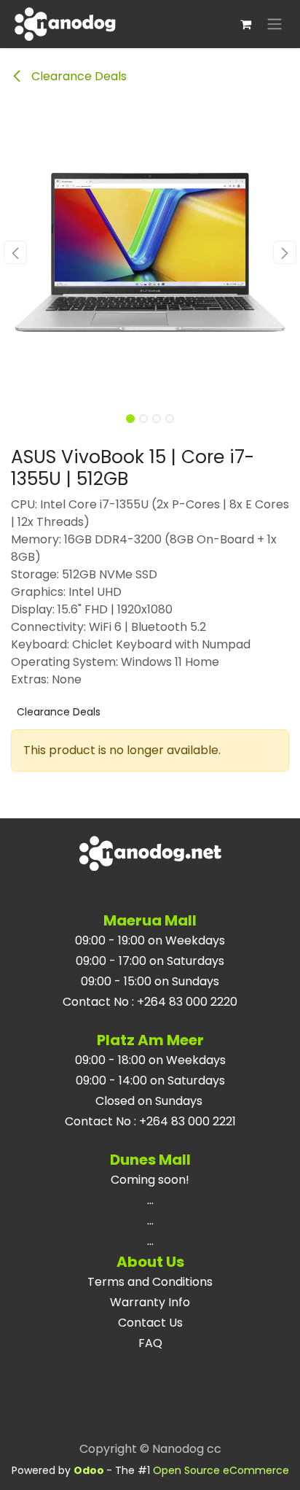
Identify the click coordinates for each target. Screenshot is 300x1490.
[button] (15, 252)
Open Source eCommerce (221, 1470)
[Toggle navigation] (274, 24)
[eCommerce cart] (245, 24)
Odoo (90, 1470)
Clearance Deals (77, 76)
